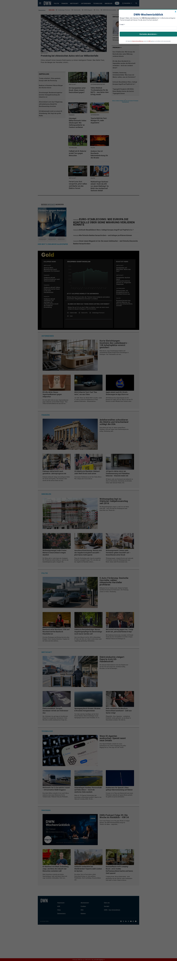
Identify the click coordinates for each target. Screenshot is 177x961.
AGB (149, 41)
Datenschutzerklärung (137, 41)
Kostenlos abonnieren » (148, 34)
